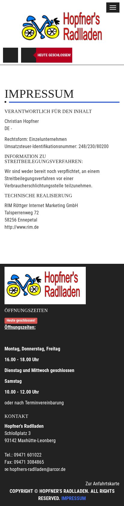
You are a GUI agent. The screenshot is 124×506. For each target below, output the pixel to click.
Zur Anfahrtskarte (102, 484)
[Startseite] (62, 26)
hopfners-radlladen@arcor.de (38, 469)
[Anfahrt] (10, 55)
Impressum (73, 498)
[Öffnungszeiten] (28, 55)
